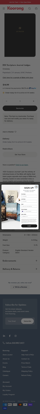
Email (22, 204)
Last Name (23, 199)
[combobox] (23, 211)
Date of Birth (23, 214)
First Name (23, 194)
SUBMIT (29, 226)
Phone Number (24, 209)
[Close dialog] (36, 186)
